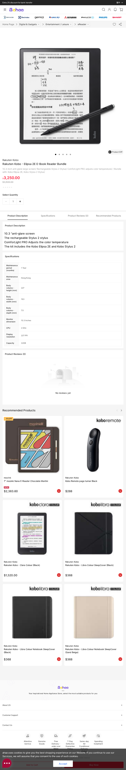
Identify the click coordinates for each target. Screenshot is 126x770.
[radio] (3, 187)
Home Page (8, 24)
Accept (63, 763)
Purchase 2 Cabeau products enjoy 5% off (20, 2)
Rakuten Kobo (10, 160)
